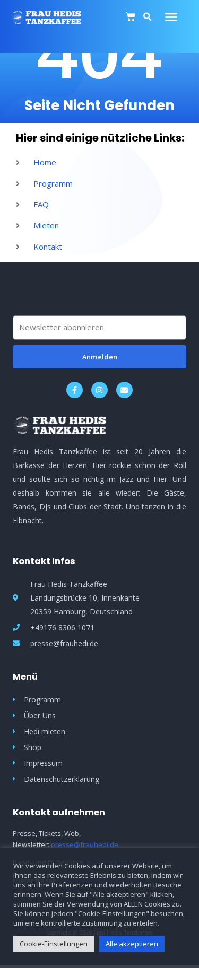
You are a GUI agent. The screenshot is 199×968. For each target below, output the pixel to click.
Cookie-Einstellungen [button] (54, 943)
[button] (171, 17)
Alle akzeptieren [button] (132, 943)
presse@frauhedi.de (84, 844)
